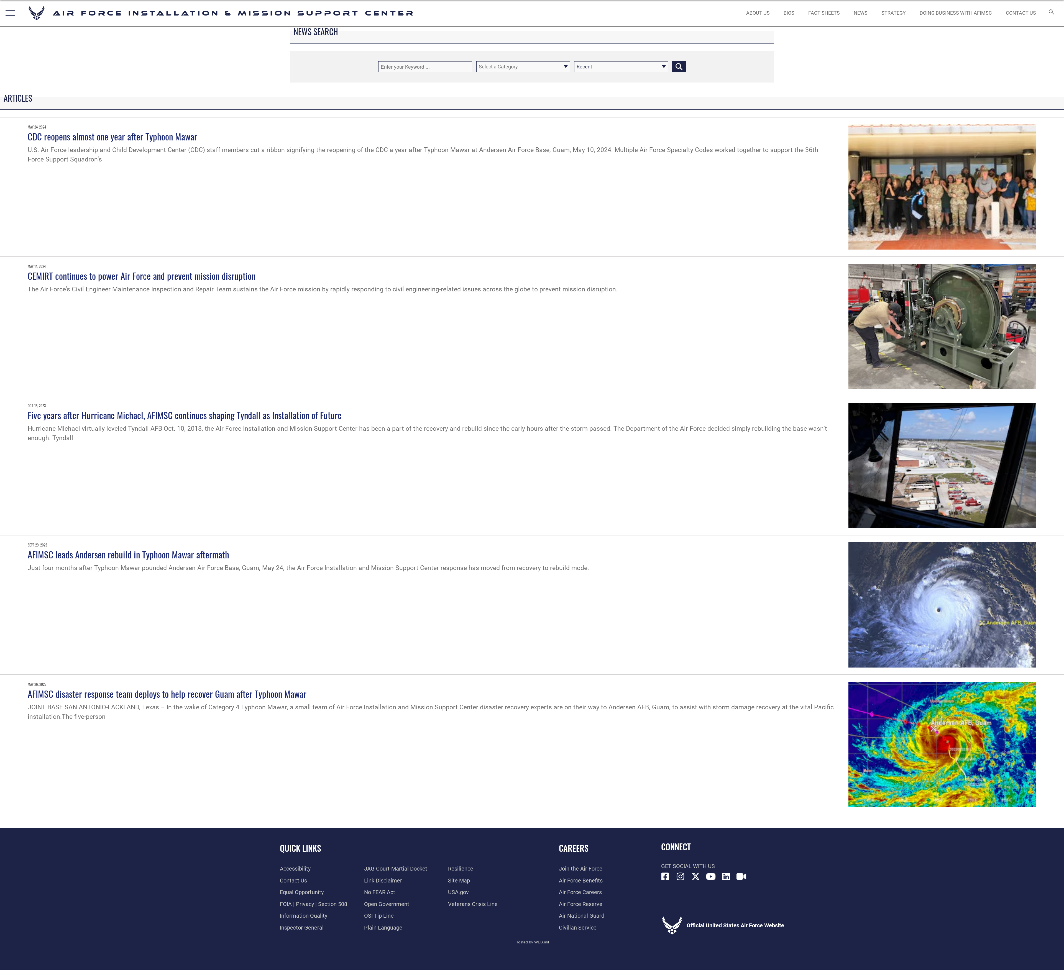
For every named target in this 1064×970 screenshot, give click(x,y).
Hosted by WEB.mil (532, 942)
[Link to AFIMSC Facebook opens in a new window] (665, 877)
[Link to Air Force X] (696, 877)
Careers (574, 848)
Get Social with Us (688, 866)
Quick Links (300, 848)
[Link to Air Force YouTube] (711, 877)
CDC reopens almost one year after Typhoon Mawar (112, 136)
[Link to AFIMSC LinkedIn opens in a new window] (726, 877)
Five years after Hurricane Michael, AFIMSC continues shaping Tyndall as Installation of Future (185, 415)
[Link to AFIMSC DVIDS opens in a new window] (741, 877)
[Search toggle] (1051, 13)
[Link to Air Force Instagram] (680, 877)
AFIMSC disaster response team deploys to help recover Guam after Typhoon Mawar (167, 693)
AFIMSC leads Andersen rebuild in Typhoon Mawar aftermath (128, 554)
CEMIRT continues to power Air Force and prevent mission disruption (141, 275)
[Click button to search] (679, 66)
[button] (9, 13)
